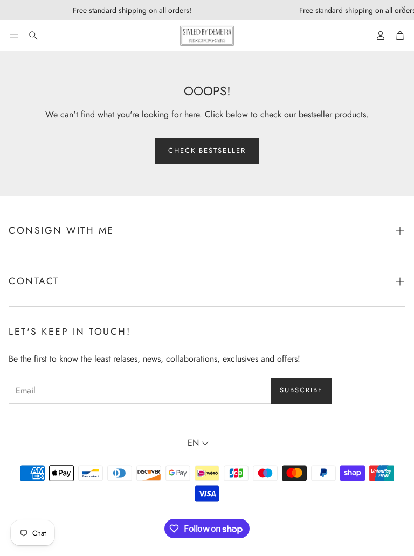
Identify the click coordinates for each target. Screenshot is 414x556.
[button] (14, 35)
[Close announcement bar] (403, 8)
